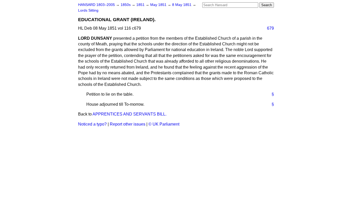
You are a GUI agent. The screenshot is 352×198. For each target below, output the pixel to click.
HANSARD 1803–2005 (96, 5)
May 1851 (158, 5)
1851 (141, 5)
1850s (126, 5)
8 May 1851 (182, 5)
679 (270, 28)
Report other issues (127, 124)
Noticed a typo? (92, 124)
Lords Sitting (88, 10)
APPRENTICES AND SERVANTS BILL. (129, 114)
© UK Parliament (163, 124)
